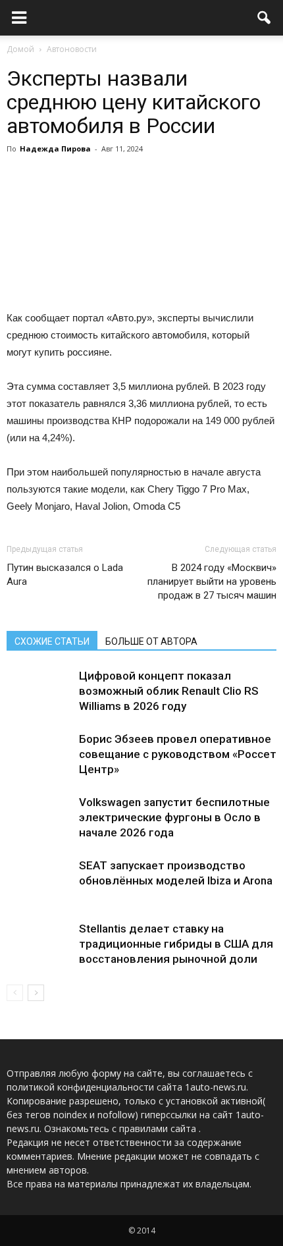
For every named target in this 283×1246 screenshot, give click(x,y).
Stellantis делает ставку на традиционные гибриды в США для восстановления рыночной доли (176, 943)
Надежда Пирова (55, 148)
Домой (20, 49)
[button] (264, 18)
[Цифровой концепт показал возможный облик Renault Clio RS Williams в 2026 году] (39, 691)
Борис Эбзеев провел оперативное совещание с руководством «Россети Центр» (181, 754)
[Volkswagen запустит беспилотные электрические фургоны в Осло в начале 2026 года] (39, 817)
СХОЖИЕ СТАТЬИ (52, 641)
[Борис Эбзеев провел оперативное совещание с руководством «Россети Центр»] (39, 754)
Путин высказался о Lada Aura (65, 574)
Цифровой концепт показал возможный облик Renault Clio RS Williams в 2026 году (169, 691)
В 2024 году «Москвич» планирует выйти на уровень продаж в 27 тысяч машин (211, 581)
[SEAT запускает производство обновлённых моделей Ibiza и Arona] (39, 881)
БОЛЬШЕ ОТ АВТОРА (151, 641)
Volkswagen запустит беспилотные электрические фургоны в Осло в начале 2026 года (174, 817)
